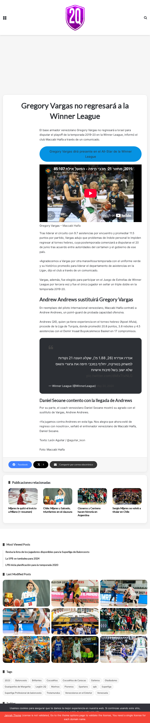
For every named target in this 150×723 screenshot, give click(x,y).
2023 (7, 680)
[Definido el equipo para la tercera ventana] (75, 621)
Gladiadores (111, 680)
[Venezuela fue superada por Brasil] (26, 621)
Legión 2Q (41, 686)
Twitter (11, 703)
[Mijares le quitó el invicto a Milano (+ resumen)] (23, 496)
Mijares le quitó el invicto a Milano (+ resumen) (22, 510)
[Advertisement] (75, 66)
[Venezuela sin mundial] (75, 593)
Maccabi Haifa (71, 225)
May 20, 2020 (105, 386)
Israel (120, 130)
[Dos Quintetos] (75, 17)
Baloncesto (21, 680)
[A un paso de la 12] (123, 649)
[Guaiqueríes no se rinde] (75, 649)
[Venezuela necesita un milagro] (123, 593)
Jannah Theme (12, 715)
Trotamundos (53, 692)
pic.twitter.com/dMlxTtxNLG (109, 376)
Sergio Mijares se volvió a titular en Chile (126, 510)
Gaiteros (95, 680)
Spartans (83, 686)
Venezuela (102, 692)
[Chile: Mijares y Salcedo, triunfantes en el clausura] (57, 496)
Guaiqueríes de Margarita (18, 686)
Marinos (55, 686)
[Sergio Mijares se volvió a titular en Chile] (127, 496)
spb (95, 686)
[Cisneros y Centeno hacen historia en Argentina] (92, 496)
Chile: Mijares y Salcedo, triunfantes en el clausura (57, 510)
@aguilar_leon (76, 440)
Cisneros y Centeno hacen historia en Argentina (89, 512)
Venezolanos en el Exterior (78, 692)
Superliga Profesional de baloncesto (23, 692)
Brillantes (37, 680)
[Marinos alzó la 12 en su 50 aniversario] (26, 649)
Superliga (106, 686)
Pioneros (69, 686)
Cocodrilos (52, 680)
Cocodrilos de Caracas (74, 680)
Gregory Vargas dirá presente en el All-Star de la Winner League (91, 154)
